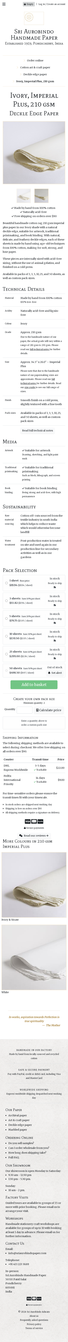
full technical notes (39, 349)
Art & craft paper (19, 1120)
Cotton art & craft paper (35, 67)
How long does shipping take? (27, 1152)
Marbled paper (17, 1129)
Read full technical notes (37, 430)
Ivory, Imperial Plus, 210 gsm (35, 81)
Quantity (9, 709)
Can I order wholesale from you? (28, 1148)
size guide (29, 387)
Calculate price (49, 710)
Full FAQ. (13, 1157)
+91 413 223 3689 (18, 1264)
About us (34, 1316)
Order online (34, 60)
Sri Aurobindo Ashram (38, 1312)
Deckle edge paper (35, 74)
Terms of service (34, 1328)
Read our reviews (34, 835)
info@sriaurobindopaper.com (27, 1253)
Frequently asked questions (34, 1320)
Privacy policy (34, 1324)
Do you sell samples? (21, 1143)
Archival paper (17, 1115)
